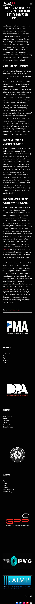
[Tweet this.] (17, 315)
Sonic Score (6, 354)
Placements (7, 425)
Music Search (7, 416)
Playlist (5, 418)
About (5, 481)
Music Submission (8, 489)
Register (5, 360)
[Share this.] (12, 315)
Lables (5, 423)
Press (4, 485)
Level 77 (6, 249)
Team (5, 483)
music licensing (13, 310)
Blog (4, 356)
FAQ (4, 358)
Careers (5, 487)
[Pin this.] (23, 315)
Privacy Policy (7, 492)
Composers (6, 420)
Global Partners (8, 427)
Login (4, 362)
